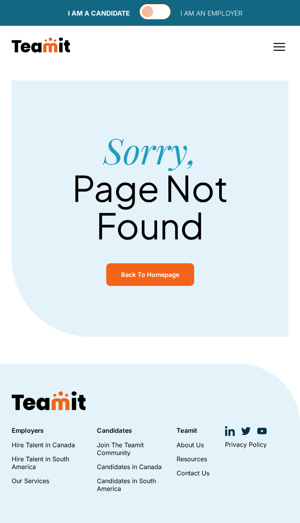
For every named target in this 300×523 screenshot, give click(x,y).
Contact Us (193, 473)
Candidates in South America (126, 485)
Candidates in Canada (129, 467)
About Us (190, 445)
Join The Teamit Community (120, 449)
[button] (279, 46)
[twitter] (246, 431)
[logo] (41, 45)
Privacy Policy (246, 444)
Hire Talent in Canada (43, 445)
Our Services (30, 481)
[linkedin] (230, 431)
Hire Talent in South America (40, 463)
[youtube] (262, 431)
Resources (192, 459)
